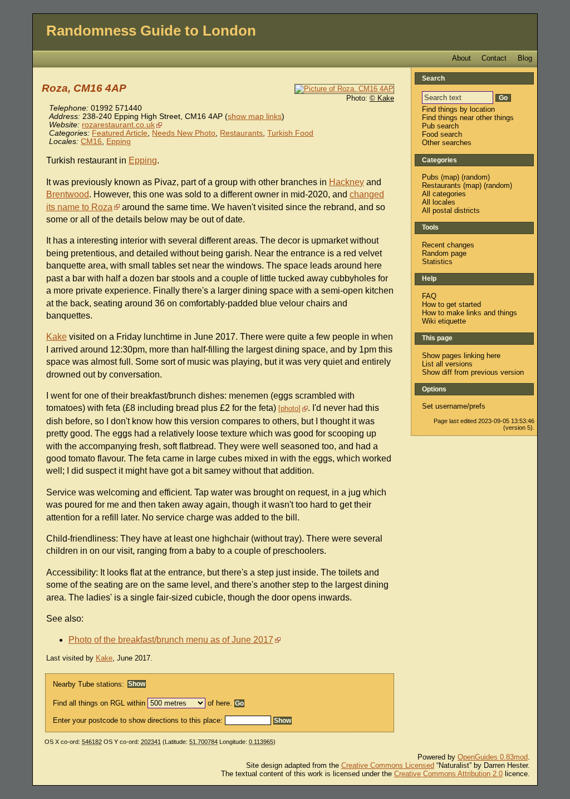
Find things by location (458, 109)
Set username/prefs (453, 406)
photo (289, 408)
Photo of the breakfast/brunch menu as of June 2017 (170, 639)
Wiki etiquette (444, 321)
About (461, 58)
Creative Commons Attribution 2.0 (448, 774)
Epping (118, 141)
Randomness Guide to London (151, 30)
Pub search (440, 126)
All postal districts (451, 210)
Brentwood (67, 194)
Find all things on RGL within (99, 703)
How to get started (451, 304)
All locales (438, 202)
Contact (494, 58)
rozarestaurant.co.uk (118, 125)
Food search (442, 134)
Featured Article (120, 133)
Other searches (446, 142)
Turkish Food (290, 133)
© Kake (382, 98)
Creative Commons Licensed (387, 765)
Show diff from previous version (473, 372)
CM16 (91, 141)
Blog (525, 58)
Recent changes (448, 245)
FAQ (429, 296)
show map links (255, 116)
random (476, 177)
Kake (56, 336)
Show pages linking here (461, 355)
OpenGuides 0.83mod (493, 757)
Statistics (437, 261)
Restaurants (241, 133)
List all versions (447, 364)
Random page (444, 253)
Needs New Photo (183, 133)
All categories (444, 194)
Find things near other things (468, 117)
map (450, 177)
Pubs (430, 177)
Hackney (346, 182)
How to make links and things (469, 313)
